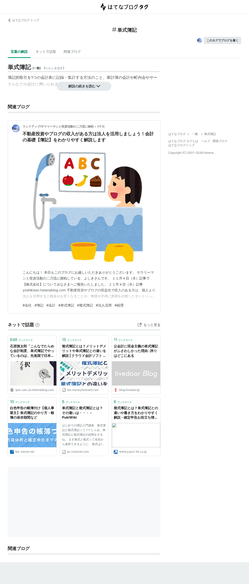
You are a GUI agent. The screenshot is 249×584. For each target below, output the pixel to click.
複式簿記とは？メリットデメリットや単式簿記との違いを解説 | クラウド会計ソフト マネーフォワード (84, 351)
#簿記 (39, 305)
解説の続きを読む (82, 86)
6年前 (101, 126)
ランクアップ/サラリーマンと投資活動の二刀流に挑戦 (58, 126)
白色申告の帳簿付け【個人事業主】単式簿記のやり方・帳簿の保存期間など (32, 412)
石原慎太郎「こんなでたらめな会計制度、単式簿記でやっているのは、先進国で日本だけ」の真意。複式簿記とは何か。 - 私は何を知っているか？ (32, 351)
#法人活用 (104, 305)
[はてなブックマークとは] (37, 324)
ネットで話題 (46, 51)
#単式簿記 (66, 305)
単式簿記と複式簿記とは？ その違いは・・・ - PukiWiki (84, 412)
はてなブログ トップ (25, 20)
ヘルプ (205, 141)
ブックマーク (21, 339)
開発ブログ (220, 141)
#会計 (50, 305)
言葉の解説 (19, 51)
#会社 (27, 305)
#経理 (119, 305)
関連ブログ (72, 51)
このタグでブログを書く (222, 40)
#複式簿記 (85, 305)
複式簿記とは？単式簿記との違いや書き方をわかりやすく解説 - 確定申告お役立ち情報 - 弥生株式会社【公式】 (136, 413)
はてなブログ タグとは (183, 141)
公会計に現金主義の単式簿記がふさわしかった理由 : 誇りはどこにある (136, 351)
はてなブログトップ (181, 145)
